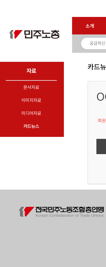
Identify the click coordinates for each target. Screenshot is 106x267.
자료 (31, 70)
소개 (90, 26)
